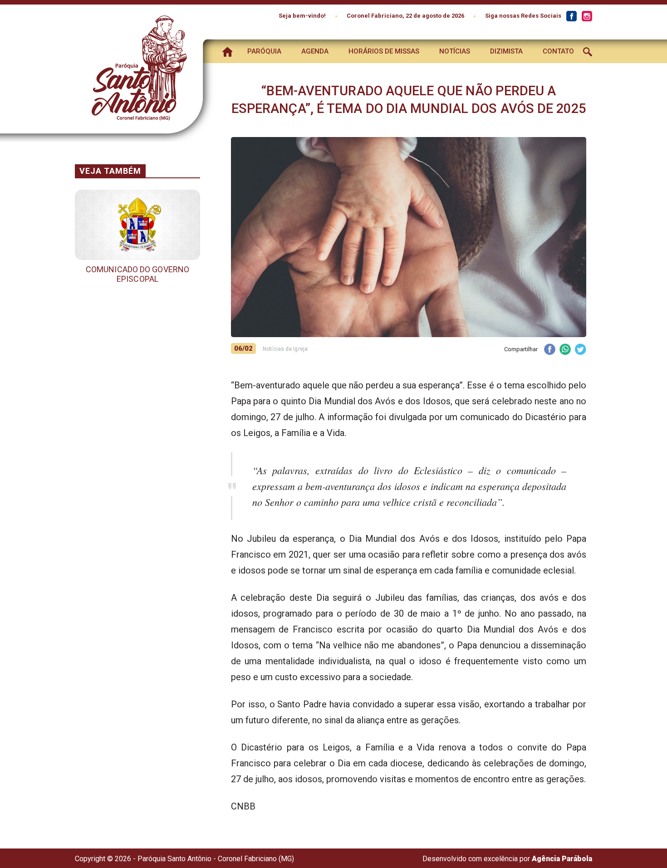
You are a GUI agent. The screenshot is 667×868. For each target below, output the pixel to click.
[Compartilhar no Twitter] (580, 350)
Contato (558, 51)
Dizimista (506, 51)
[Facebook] (571, 16)
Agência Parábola (562, 858)
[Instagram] (586, 16)
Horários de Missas (383, 51)
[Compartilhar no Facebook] (549, 350)
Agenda (315, 51)
